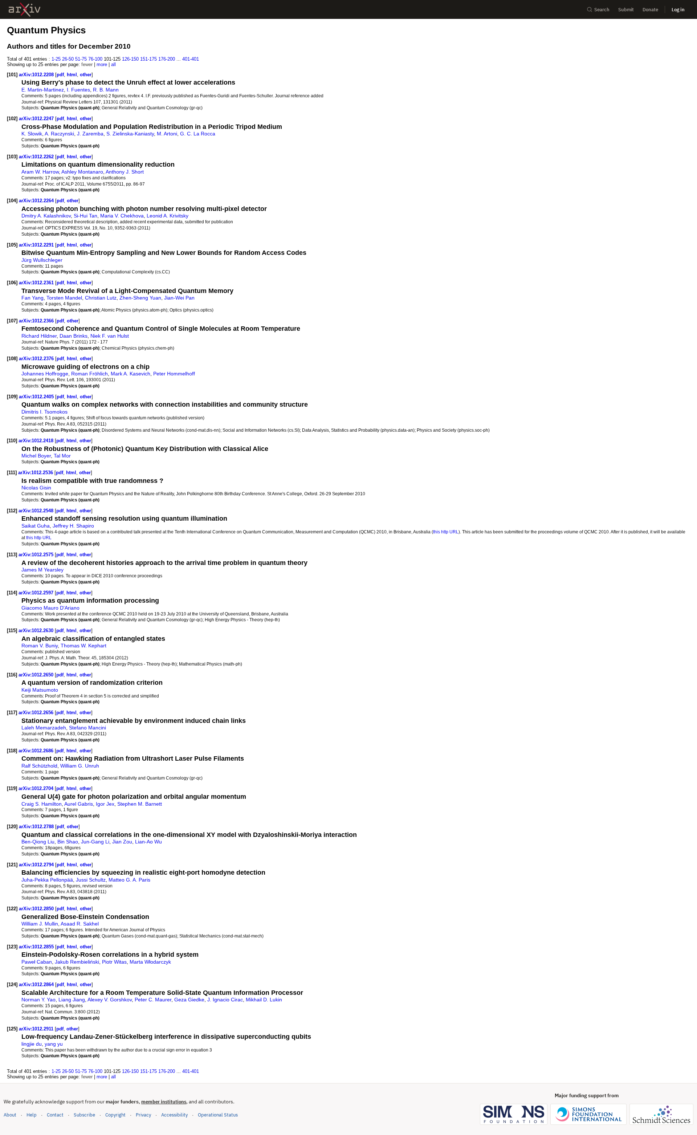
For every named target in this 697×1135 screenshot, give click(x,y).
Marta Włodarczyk (150, 962)
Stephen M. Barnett (139, 804)
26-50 (68, 59)
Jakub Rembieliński (77, 962)
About (10, 1115)
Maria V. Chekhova (122, 216)
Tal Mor (62, 456)
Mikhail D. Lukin (264, 999)
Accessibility (174, 1115)
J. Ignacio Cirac (225, 999)
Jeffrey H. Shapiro (73, 526)
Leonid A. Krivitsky (167, 216)
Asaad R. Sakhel (80, 924)
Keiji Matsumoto (39, 690)
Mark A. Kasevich (130, 374)
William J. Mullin (39, 924)
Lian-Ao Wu (148, 842)
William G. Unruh (79, 766)
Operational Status (218, 1114)
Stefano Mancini (87, 728)
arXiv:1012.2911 (37, 1029)
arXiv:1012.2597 (37, 592)
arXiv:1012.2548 (37, 510)
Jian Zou (122, 842)
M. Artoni (167, 134)
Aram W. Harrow (40, 172)
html (72, 74)
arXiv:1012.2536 (36, 472)
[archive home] (24, 10)
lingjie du (31, 1044)
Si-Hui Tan (85, 216)
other (85, 74)
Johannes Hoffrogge (44, 374)
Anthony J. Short (125, 172)
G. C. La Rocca (197, 134)
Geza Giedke (189, 999)
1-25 (56, 59)
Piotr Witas (114, 962)
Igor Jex (105, 804)
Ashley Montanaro (82, 172)
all (113, 64)
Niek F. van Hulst (109, 336)
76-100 (95, 59)
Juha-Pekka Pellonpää (47, 880)
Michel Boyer (36, 456)
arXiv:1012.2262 (37, 156)
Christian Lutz (101, 298)
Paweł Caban (36, 962)
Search (602, 10)
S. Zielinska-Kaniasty (130, 134)
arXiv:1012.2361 (37, 282)
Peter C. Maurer (153, 999)
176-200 (166, 59)
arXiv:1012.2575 (37, 554)
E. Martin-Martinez (42, 90)
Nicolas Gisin (36, 488)
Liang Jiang (71, 999)
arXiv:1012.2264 (37, 200)
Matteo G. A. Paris (129, 880)
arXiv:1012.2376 (37, 358)
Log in (678, 10)
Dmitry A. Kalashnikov (46, 216)
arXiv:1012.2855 (37, 946)
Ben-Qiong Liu (37, 842)
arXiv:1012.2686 (37, 750)
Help (32, 1115)
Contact (55, 1115)
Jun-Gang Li (95, 842)
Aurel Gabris (78, 804)
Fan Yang (32, 298)
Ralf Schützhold (39, 766)
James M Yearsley (42, 570)
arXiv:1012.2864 (37, 984)
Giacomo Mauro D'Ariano (50, 608)
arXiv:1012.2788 (37, 826)
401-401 (190, 59)
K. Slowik (31, 134)
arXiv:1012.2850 (37, 908)
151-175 (148, 59)
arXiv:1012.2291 (37, 245)
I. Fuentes (78, 90)
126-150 (130, 59)
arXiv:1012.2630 (37, 630)
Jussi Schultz (91, 880)
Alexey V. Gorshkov (109, 999)
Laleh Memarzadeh (43, 728)
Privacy (143, 1115)
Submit (626, 10)
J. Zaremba (90, 134)
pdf (60, 74)
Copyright (115, 1115)
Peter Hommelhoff (174, 374)
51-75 (81, 59)
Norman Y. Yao (38, 999)
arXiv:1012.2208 (37, 74)
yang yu (54, 1044)
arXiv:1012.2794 (37, 864)
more (102, 64)
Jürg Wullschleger (41, 260)
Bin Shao (67, 842)
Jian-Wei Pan (179, 298)
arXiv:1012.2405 (37, 396)
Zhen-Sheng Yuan (140, 298)
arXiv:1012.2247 (37, 118)
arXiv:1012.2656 (37, 712)
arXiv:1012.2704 (37, 788)
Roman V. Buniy (39, 645)
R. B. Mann (106, 90)
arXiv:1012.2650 (37, 675)
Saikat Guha (35, 526)
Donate (650, 10)
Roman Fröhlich (89, 374)
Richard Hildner (39, 336)
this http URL (445, 531)
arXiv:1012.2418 (37, 440)
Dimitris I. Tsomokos (44, 412)
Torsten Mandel (64, 298)
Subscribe (84, 1115)
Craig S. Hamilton (41, 804)
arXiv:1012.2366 (37, 321)
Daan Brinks (73, 336)
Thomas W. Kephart (83, 645)
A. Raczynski (59, 134)
